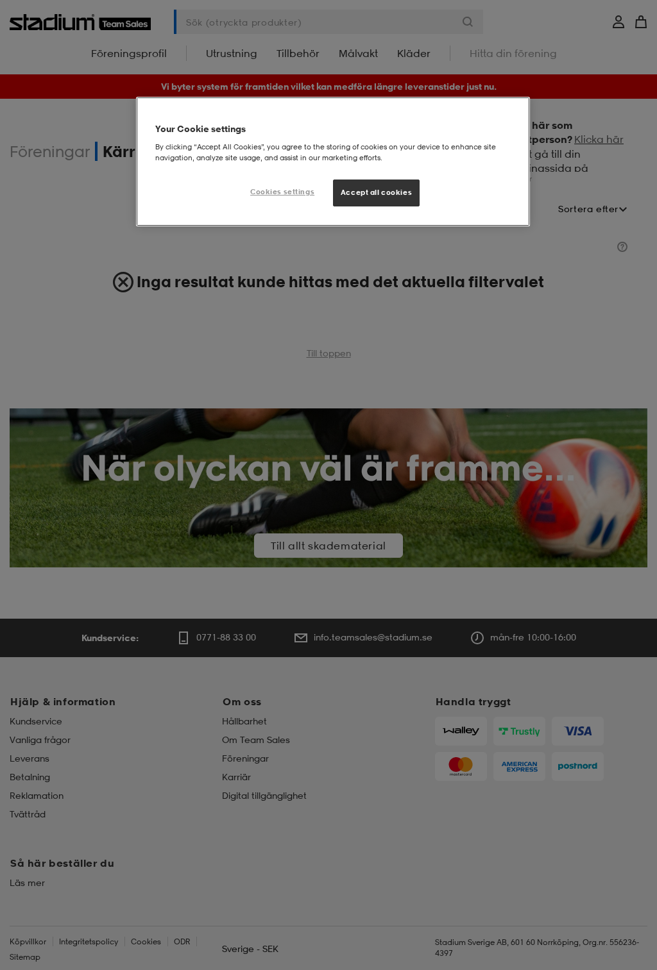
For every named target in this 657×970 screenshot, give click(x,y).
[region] (333, 161)
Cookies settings (282, 191)
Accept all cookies (376, 192)
